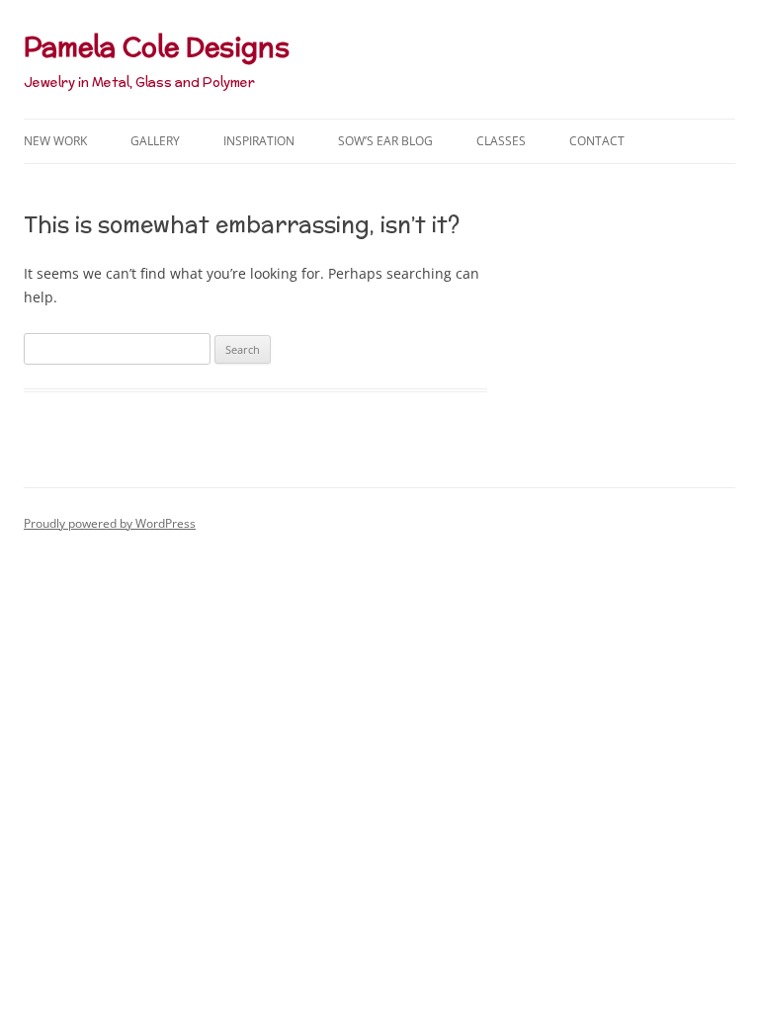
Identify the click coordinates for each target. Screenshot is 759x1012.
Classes (501, 140)
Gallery (155, 140)
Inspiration (259, 140)
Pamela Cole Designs (157, 47)
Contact (597, 140)
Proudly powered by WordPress (110, 523)
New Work (55, 140)
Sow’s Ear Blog (385, 140)
